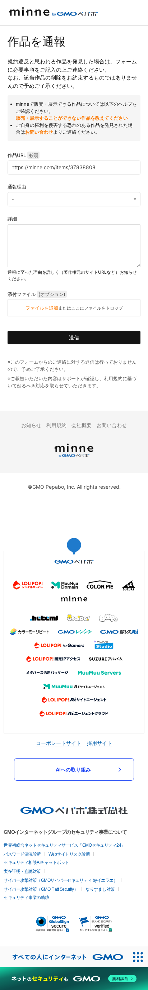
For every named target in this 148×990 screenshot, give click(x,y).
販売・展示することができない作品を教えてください (72, 118)
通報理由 (17, 187)
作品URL (23, 155)
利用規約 (56, 425)
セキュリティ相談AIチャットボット (36, 862)
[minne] (74, 458)
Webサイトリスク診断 (69, 854)
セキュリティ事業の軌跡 (26, 897)
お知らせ (31, 425)
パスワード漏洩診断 (22, 854)
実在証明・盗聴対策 (22, 871)
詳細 (12, 218)
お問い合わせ (39, 132)
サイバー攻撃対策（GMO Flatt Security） (41, 889)
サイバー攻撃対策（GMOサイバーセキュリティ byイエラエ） (60, 880)
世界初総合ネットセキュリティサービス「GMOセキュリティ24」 (64, 845)
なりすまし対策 (100, 889)
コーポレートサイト (58, 743)
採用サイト (99, 743)
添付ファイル (36, 294)
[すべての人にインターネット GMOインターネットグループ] (64, 957)
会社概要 (81, 425)
